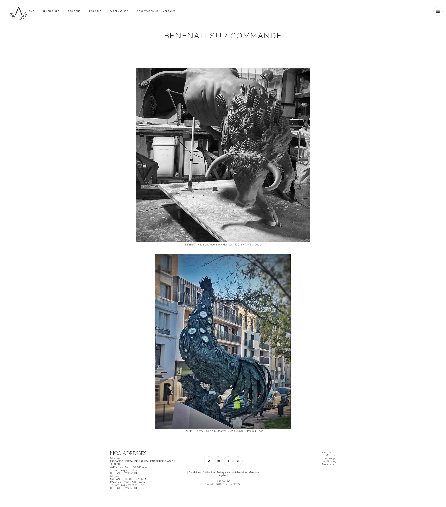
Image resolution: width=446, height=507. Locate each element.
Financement (328, 452)
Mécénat (331, 455)
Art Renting (329, 461)
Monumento (329, 464)
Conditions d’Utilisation (202, 472)
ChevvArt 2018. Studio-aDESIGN (223, 484)
